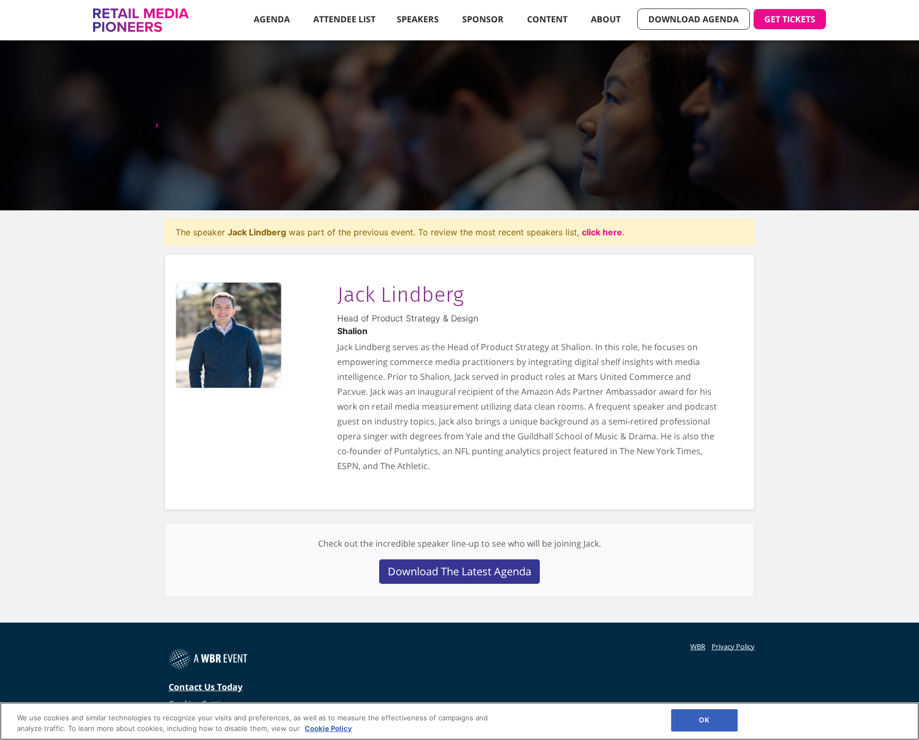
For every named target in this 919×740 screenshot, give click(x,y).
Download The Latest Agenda (459, 571)
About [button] (607, 19)
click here (602, 232)
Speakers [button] (419, 19)
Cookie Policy (328, 728)
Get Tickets (789, 19)
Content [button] (548, 19)
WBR (697, 646)
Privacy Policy (733, 646)
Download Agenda (693, 19)
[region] (459, 721)
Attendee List (344, 19)
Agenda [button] (273, 19)
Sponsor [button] (484, 19)
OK (704, 720)
